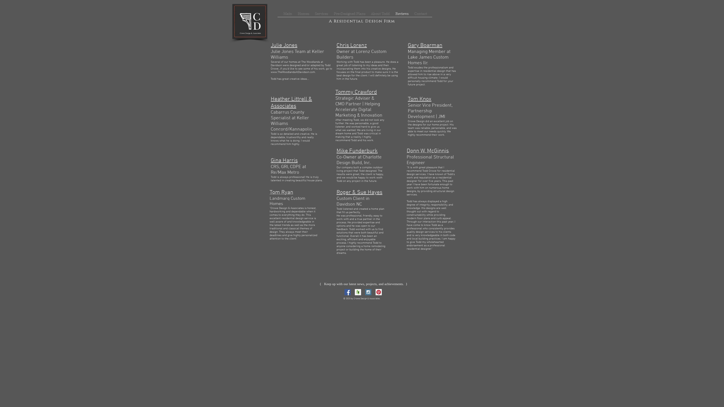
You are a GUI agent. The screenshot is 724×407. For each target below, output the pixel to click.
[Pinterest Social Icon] (379, 292)
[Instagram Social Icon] (368, 292)
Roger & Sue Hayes (359, 192)
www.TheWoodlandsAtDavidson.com (293, 72)
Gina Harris (284, 160)
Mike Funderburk (357, 151)
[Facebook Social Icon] (347, 292)
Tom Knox (419, 99)
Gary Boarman (425, 45)
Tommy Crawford (356, 92)
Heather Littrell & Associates (291, 103)
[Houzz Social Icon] (358, 292)
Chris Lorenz (352, 45)
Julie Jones (284, 45)
